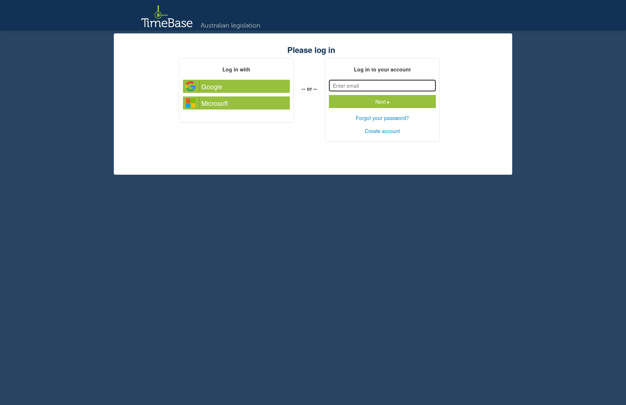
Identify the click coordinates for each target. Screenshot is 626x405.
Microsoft (214, 103)
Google (211, 86)
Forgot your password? (382, 117)
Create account (382, 131)
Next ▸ (382, 101)
